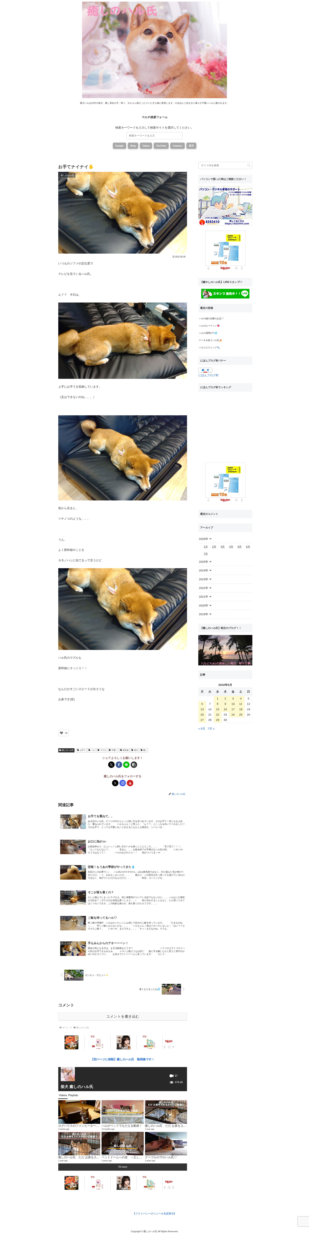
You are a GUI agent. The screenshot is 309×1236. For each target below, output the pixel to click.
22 (217, 714)
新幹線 (126, 750)
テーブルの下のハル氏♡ (161, 1157)
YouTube (161, 145)
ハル (93, 750)
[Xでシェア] (111, 764)
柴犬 (136, 750)
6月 (248, 546)
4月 (231, 546)
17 (233, 709)
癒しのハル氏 (68, 750)
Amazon (177, 145)
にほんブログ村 (208, 375)
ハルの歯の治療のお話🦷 (211, 318)
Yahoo (146, 145)
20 (202, 714)
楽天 (191, 145)
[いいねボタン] (61, 733)
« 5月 (201, 728)
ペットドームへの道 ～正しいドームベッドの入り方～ (138, 1157)
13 (202, 709)
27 (202, 720)
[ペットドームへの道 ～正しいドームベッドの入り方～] (123, 1144)
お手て (83, 750)
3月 (223, 546)
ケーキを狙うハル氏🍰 (210, 340)
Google (119, 145)
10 (233, 703)
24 (233, 714)
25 (240, 714)
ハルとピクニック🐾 (209, 347)
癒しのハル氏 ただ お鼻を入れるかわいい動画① (90, 1157)
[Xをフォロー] (115, 783)
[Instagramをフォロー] (122, 783)
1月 (206, 546)
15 (217, 709)
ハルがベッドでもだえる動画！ (122, 1125)
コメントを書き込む (122, 1016)
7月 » (211, 728)
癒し (145, 750)
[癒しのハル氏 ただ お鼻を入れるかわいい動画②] (166, 1112)
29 (217, 720)
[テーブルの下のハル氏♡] (166, 1144)
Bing (133, 145)
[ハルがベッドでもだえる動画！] (123, 1112)
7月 (206, 553)
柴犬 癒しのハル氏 (77, 1086)
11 (240, 703)
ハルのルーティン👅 (209, 325)
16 (225, 709)
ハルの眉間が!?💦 (208, 333)
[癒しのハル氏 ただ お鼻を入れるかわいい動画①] (79, 1144)
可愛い (114, 750)
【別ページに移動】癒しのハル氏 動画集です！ (122, 1059)
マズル (103, 750)
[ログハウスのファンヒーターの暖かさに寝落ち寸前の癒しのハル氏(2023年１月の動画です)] (79, 1112)
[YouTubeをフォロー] (130, 783)
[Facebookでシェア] (119, 764)
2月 (214, 546)
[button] (134, 764)
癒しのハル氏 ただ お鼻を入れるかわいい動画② (177, 1125)
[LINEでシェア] (126, 764)
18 (240, 709)
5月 (240, 546)
